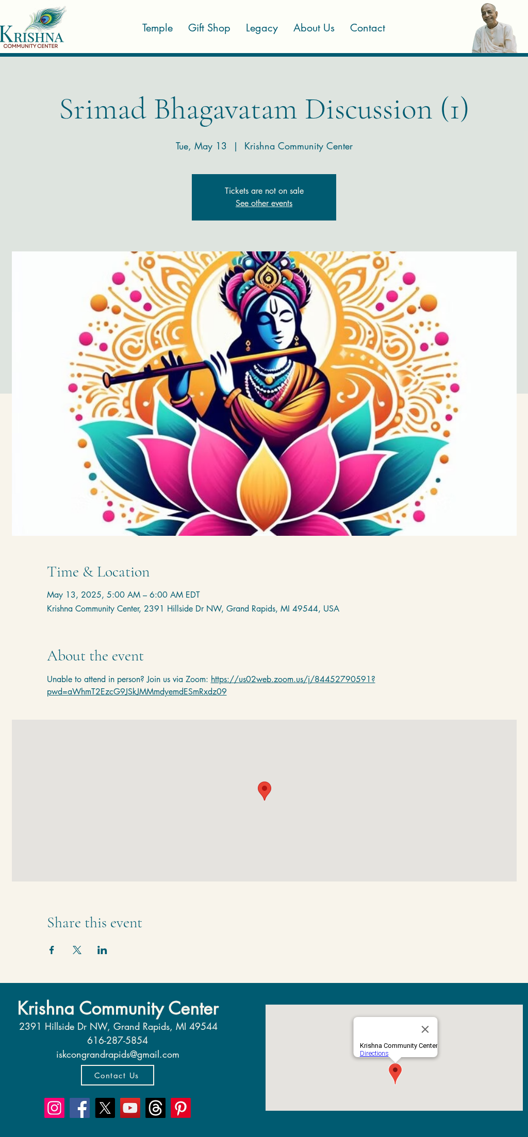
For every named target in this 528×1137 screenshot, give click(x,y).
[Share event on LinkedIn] (102, 950)
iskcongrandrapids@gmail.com (117, 1054)
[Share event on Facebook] (52, 950)
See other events (264, 203)
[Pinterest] (181, 1108)
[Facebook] (80, 1108)
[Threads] (155, 1108)
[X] (105, 1108)
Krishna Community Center (118, 1008)
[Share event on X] (77, 950)
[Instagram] (54, 1108)
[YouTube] (130, 1108)
